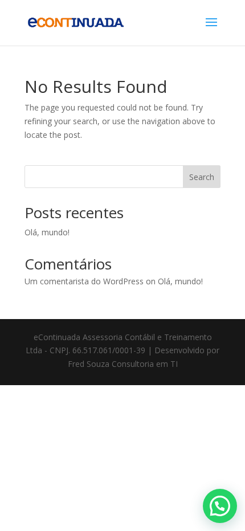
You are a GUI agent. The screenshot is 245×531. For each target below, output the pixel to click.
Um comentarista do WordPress (84, 281)
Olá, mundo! (47, 232)
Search (201, 176)
